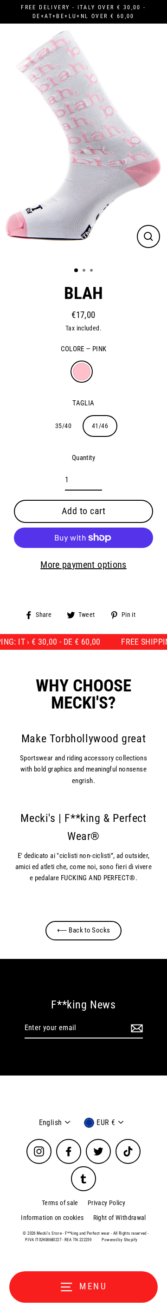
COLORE (84, 349)
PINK (81, 371)
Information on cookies (52, 1217)
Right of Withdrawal (119, 1217)
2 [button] (85, 271)
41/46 (100, 425)
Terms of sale (60, 1202)
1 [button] (76, 270)
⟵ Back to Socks (83, 930)
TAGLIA (83, 403)
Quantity (83, 458)
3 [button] (92, 271)
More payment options (83, 564)
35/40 (63, 425)
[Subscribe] (135, 1028)
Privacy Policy (106, 1202)
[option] (83, 142)
